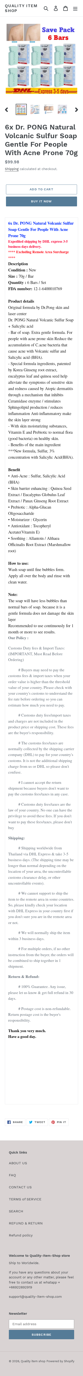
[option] (21, 109)
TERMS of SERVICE (25, 1199)
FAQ (12, 1175)
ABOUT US (18, 1163)
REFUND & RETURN (26, 1223)
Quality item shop (21, 8)
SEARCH (16, 1211)
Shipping (12, 169)
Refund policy (21, 1235)
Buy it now (41, 201)
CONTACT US (20, 1187)
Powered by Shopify (60, 1361)
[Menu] (75, 8)
